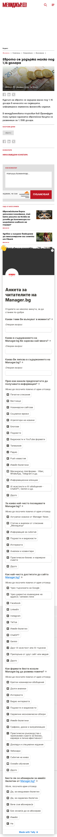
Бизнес (5, 48)
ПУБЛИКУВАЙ (41, 194)
